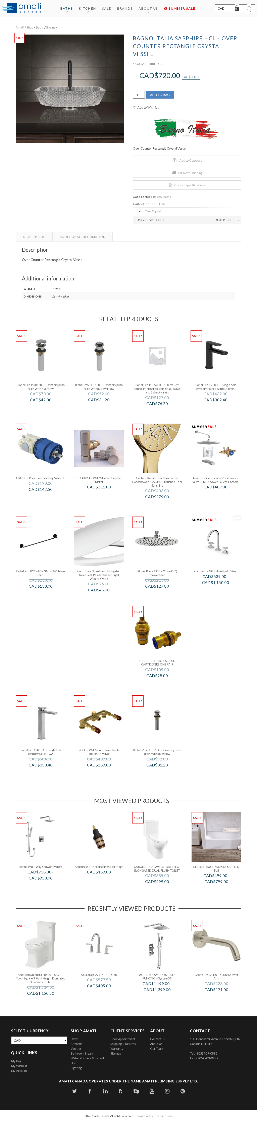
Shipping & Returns (123, 1044)
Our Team (156, 1048)
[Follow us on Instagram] (167, 1091)
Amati (20, 27)
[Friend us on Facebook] (89, 1091)
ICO (104, 495)
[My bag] (237, 9)
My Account (19, 1070)
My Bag (16, 1061)
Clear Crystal (153, 211)
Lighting (76, 1068)
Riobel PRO (46, 408)
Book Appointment (122, 1039)
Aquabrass (104, 880)
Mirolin (222, 890)
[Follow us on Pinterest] (182, 1091)
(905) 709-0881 (206, 1053)
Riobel (46, 886)
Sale (106, 8)
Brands (125, 8)
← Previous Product (149, 220)
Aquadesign (162, 998)
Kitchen (87, 8)
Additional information (82, 236)
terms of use (165, 1116)
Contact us (157, 1039)
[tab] (34, 237)
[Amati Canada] (21, 8)
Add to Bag (160, 95)
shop (30, 27)
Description (34, 236)
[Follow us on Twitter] (74, 1091)
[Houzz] (120, 1091)
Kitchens (76, 1044)
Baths (66, 8)
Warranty (116, 1048)
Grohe (46, 498)
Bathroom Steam (82, 1053)
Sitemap (115, 1053)
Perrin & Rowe (104, 773)
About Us (148, 8)
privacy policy (145, 1116)
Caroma (162, 890)
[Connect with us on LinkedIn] (105, 1091)
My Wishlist (19, 1066)
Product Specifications (189, 185)
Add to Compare (190, 160)
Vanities (76, 1048)
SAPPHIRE (159, 204)
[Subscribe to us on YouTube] (151, 1091)
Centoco (104, 598)
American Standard (46, 1002)
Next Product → (227, 220)
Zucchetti (220, 591)
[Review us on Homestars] (136, 1091)
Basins (50, 27)
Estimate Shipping (190, 173)
